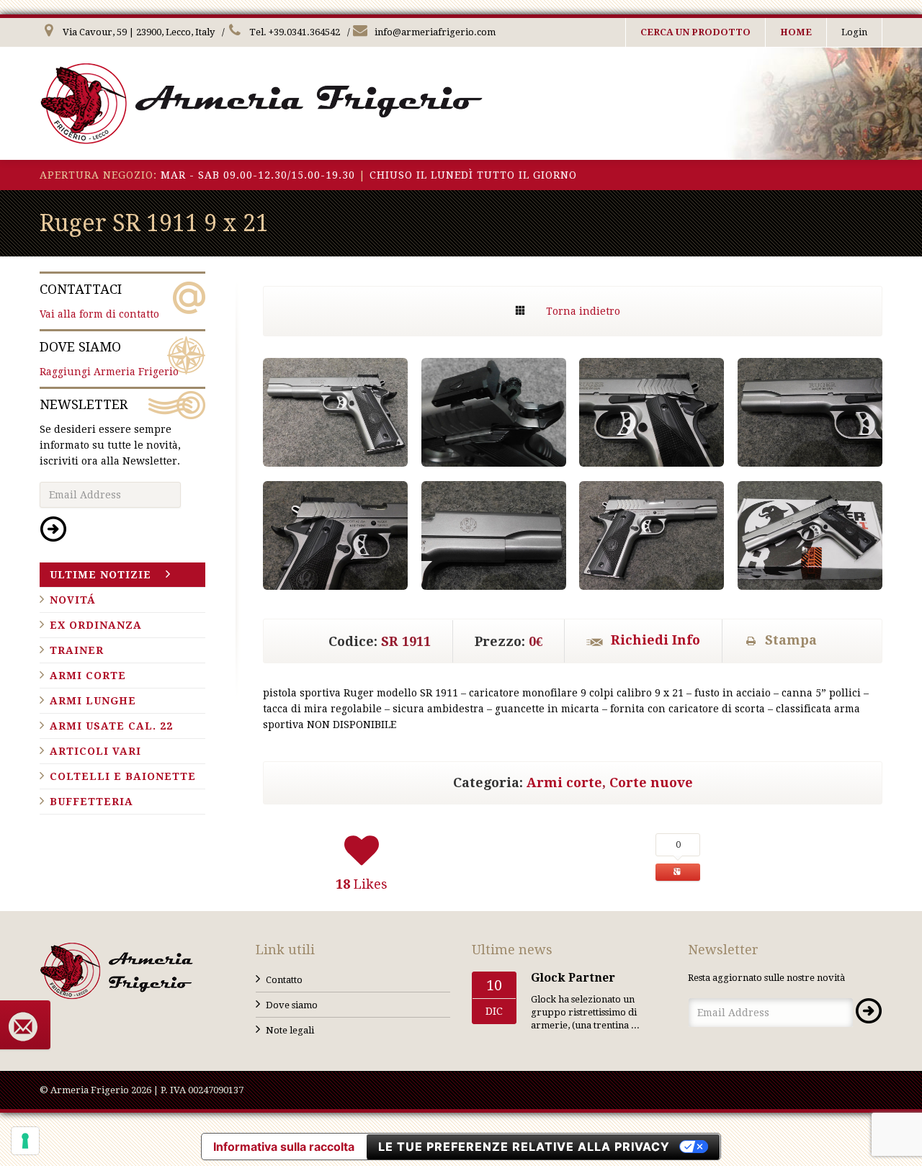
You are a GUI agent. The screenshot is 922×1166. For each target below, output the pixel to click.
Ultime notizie (100, 574)
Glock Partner (573, 978)
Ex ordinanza (96, 625)
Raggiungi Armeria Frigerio (109, 358)
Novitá (73, 600)
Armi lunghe (93, 701)
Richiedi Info (655, 639)
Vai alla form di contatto (99, 301)
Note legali (290, 1030)
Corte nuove (651, 782)
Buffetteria (91, 801)
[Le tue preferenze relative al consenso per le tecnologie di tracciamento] (25, 1140)
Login (854, 32)
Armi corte (564, 782)
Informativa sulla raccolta (283, 1146)
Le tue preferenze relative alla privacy (524, 1146)
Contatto (284, 979)
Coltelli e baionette (123, 776)
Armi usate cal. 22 (111, 726)
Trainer (77, 650)
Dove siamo (292, 1005)
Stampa (791, 639)
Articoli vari (95, 751)
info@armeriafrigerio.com (434, 32)
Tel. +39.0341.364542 (293, 32)
